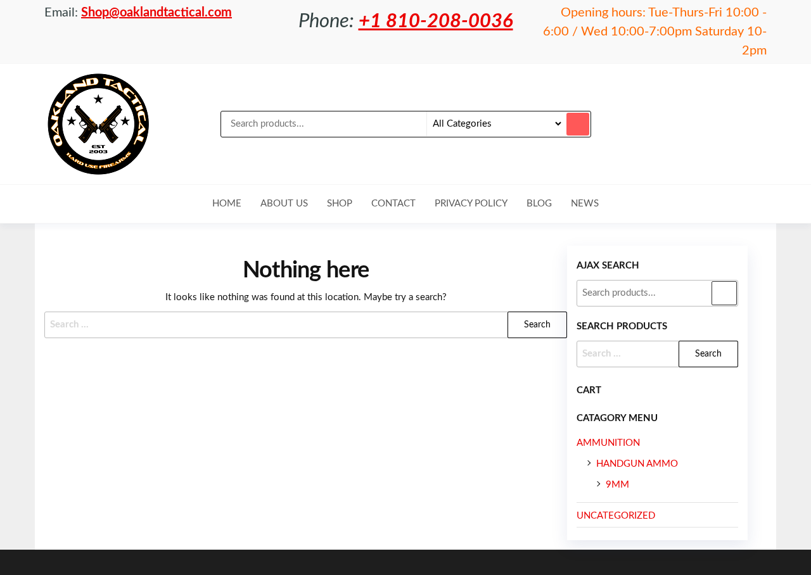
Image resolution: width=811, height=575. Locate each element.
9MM (617, 485)
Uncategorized (616, 516)
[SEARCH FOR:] (657, 354)
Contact (393, 203)
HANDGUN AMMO (637, 464)
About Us (284, 203)
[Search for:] (305, 325)
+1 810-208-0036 (436, 21)
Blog (539, 203)
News (585, 203)
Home (226, 203)
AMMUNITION (608, 443)
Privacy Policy (471, 203)
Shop (339, 203)
